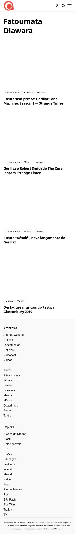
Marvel (7, 474)
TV (5, 514)
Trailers (8, 509)
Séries (7, 410)
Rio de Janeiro (12, 489)
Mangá (7, 395)
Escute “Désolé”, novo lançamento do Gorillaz (34, 239)
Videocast (9, 355)
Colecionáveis (12, 444)
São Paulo (10, 499)
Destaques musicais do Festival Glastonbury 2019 (29, 309)
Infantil (7, 469)
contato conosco (36, 529)
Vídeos (7, 360)
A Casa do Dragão (14, 433)
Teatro (7, 415)
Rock (6, 494)
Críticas (8, 339)
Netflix (7, 479)
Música (7, 400)
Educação (9, 459)
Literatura (9, 390)
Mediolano (59, 529)
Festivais (9, 464)
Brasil (7, 438)
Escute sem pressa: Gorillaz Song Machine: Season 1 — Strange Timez (33, 101)
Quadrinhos (10, 405)
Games (7, 385)
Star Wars (9, 504)
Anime (7, 370)
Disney (7, 454)
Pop (6, 484)
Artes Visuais (11, 375)
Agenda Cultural (13, 334)
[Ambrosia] (8, 6)
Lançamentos (11, 344)
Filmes (7, 380)
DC (5, 449)
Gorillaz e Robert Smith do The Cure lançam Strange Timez (33, 170)
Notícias (8, 350)
